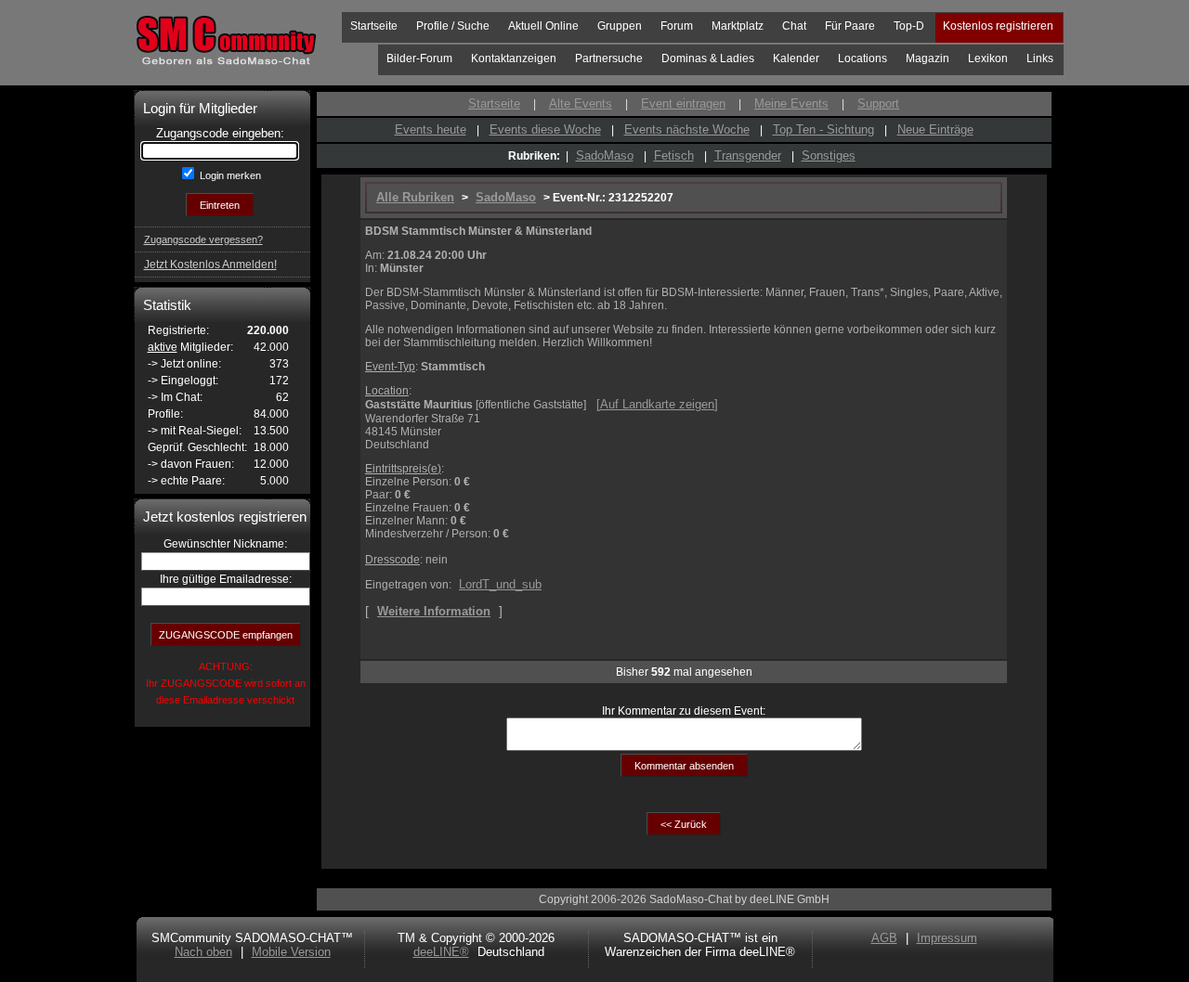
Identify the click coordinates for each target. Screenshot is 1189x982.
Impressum (947, 938)
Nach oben (203, 952)
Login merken (229, 175)
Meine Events (791, 103)
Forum (676, 25)
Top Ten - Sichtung (823, 129)
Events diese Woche (545, 129)
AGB (884, 938)
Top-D (909, 25)
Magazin (927, 58)
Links (1039, 58)
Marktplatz (738, 25)
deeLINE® (441, 952)
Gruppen (619, 25)
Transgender (747, 155)
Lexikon (988, 58)
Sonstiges (829, 155)
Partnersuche (609, 58)
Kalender (796, 58)
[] (657, 404)
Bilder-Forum (419, 58)
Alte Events (580, 103)
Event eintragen (683, 103)
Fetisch (674, 155)
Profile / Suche (453, 25)
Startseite (374, 25)
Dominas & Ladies (707, 58)
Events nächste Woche (687, 129)
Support (878, 103)
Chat (794, 25)
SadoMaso (605, 155)
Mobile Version (291, 952)
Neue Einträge (935, 129)
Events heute (430, 129)
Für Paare (850, 25)
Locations (862, 58)
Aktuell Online (543, 25)
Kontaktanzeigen (513, 58)
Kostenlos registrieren (998, 25)
